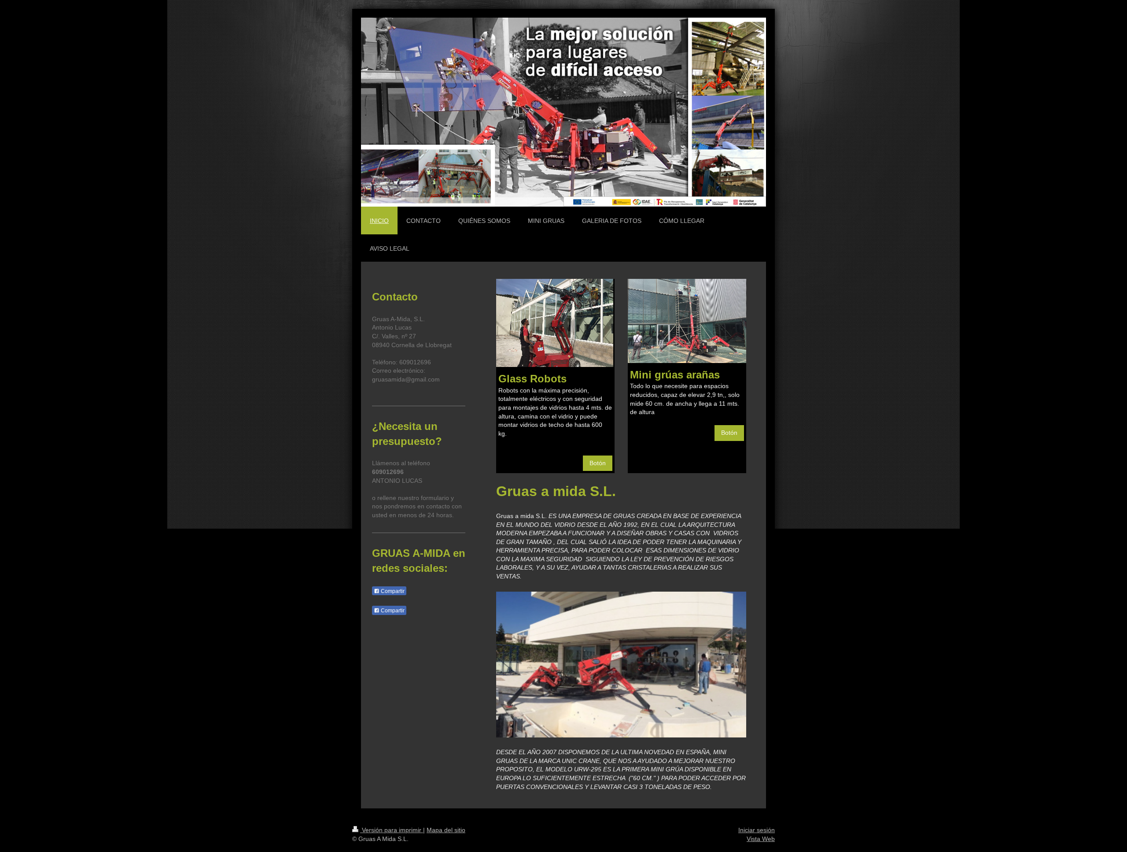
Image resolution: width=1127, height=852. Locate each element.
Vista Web (761, 838)
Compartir (392, 591)
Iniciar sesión (756, 829)
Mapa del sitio (446, 829)
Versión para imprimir (391, 829)
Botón (597, 463)
